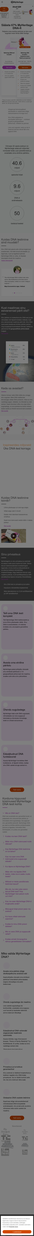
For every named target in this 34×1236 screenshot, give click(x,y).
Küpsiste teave (13, 1227)
